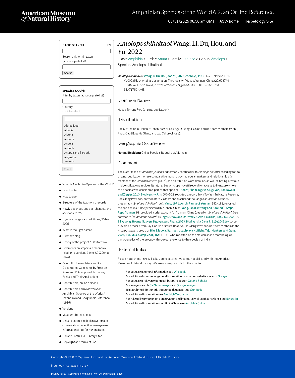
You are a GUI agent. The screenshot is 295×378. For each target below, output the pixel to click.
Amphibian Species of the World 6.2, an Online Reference (203, 12)
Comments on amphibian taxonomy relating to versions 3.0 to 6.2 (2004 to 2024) (86, 253)
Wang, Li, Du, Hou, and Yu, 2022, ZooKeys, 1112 (174, 76)
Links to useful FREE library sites (82, 336)
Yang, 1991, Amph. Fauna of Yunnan (188, 203)
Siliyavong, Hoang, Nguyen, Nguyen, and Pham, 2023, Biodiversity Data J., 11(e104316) (173, 221)
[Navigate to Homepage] (48, 16)
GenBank (196, 290)
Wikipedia (180, 272)
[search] (86, 130)
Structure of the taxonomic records (84, 202)
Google (222, 276)
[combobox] (86, 111)
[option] (88, 126)
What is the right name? (77, 230)
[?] (109, 45)
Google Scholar (197, 281)
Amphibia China (195, 303)
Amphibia (135, 59)
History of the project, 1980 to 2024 (84, 242)
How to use (69, 196)
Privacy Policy (58, 374)
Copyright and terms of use (79, 342)
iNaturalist (231, 299)
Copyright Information (80, 374)
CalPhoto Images (160, 285)
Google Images (186, 285)
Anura (162, 59)
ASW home (229, 21)
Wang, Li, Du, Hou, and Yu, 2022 (177, 48)
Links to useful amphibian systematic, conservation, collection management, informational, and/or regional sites (85, 325)
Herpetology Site (259, 21)
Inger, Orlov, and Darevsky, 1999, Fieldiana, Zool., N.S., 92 (198, 217)
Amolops (218, 59)
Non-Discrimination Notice (108, 374)
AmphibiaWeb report (177, 294)
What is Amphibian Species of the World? (88, 184)
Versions (67, 308)
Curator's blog (71, 236)
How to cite (69, 190)
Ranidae (188, 59)
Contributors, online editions (80, 283)
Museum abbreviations (76, 315)
